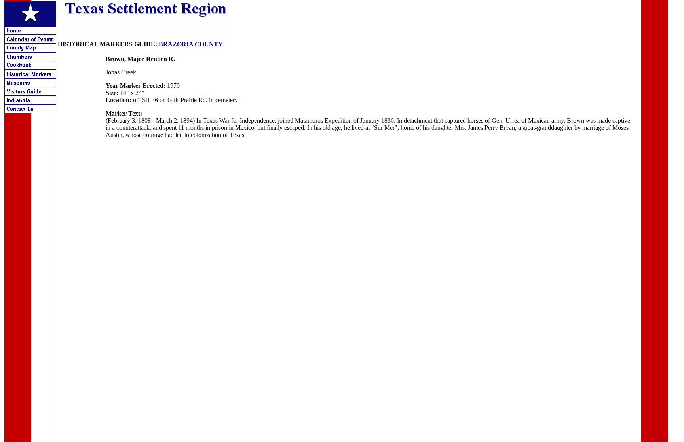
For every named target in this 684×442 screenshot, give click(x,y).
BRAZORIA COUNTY (191, 44)
